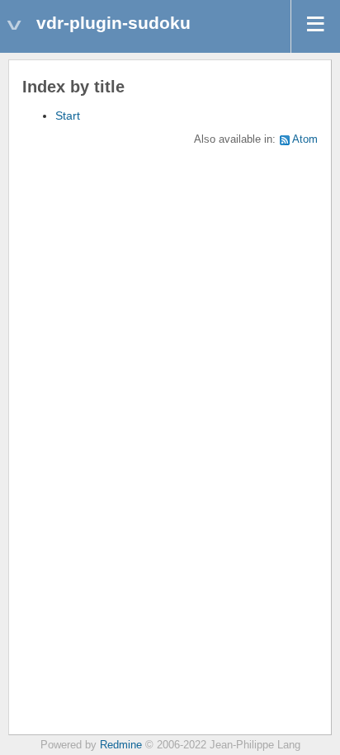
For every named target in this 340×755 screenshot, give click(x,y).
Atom (305, 139)
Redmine (121, 745)
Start (67, 115)
